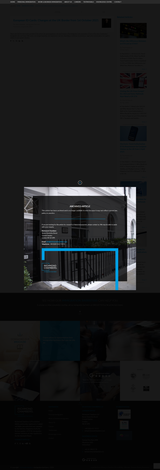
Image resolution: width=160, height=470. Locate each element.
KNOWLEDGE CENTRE (104, 2)
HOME (12, 2)
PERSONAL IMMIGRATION (26, 2)
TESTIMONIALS (88, 2)
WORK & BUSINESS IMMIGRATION (50, 2)
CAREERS (77, 2)
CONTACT (117, 2)
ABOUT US (68, 2)
